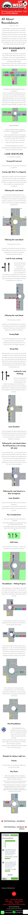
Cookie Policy (8, 901)
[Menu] (22, 1)
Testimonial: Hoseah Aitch (15, 828)
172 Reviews (6, 835)
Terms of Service (18, 901)
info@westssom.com (19, 910)
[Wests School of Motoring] (14, 9)
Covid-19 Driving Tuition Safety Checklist (14, 904)
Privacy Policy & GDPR (16, 899)
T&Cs (6, 899)
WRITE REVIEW (14, 878)
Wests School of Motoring (11, 912)
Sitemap (11, 902)
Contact (17, 902)
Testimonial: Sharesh (13, 821)
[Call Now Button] (14, 912)
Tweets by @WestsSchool (8, 888)
